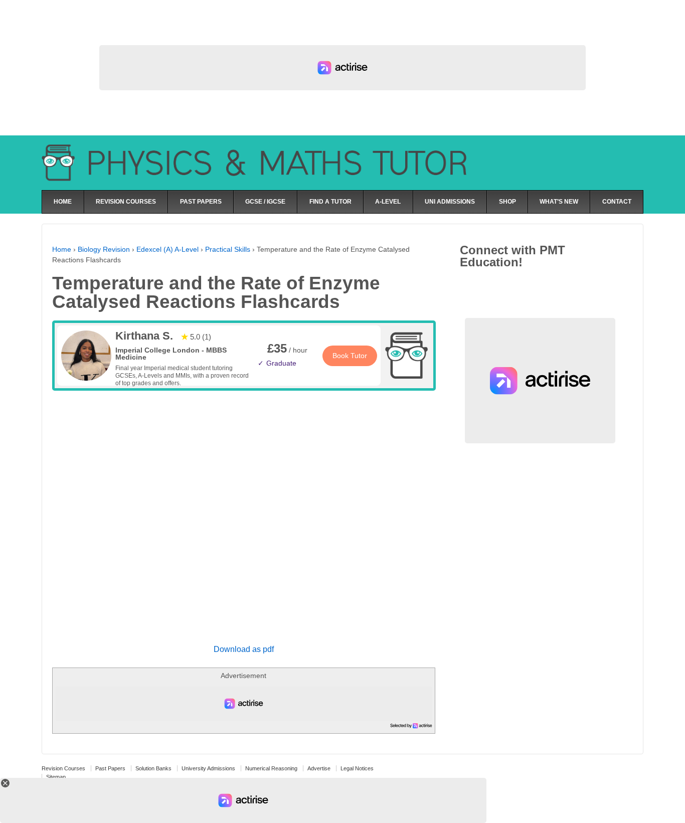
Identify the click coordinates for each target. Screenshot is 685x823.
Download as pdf (244, 649)
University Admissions (208, 768)
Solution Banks (153, 768)
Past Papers (110, 768)
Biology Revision (104, 249)
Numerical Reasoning (271, 768)
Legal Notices (357, 768)
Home (61, 249)
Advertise (318, 768)
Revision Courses (63, 768)
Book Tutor (349, 356)
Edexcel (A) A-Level (167, 249)
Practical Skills (227, 249)
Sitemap (56, 777)
